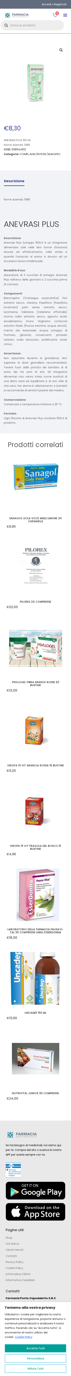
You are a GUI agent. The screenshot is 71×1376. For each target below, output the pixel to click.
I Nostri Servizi (14, 1250)
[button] (65, 15)
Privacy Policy (14, 1262)
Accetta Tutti (36, 1348)
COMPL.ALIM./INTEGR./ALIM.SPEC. (40, 154)
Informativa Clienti (18, 1274)
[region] (35, 1339)
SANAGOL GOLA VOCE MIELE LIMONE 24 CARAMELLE (35, 520)
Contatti (11, 1256)
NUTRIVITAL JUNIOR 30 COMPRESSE (35, 1093)
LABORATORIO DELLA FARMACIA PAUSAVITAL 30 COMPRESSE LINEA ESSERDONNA (35, 931)
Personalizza (35, 1358)
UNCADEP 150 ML (36, 1012)
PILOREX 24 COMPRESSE (35, 601)
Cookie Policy (23, 1337)
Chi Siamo (12, 1244)
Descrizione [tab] (14, 181)
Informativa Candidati (20, 1280)
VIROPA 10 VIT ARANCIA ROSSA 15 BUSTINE (35, 765)
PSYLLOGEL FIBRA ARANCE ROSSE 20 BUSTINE (35, 684)
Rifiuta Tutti (35, 1369)
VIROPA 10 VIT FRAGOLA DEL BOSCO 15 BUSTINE (35, 847)
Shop (9, 1238)
